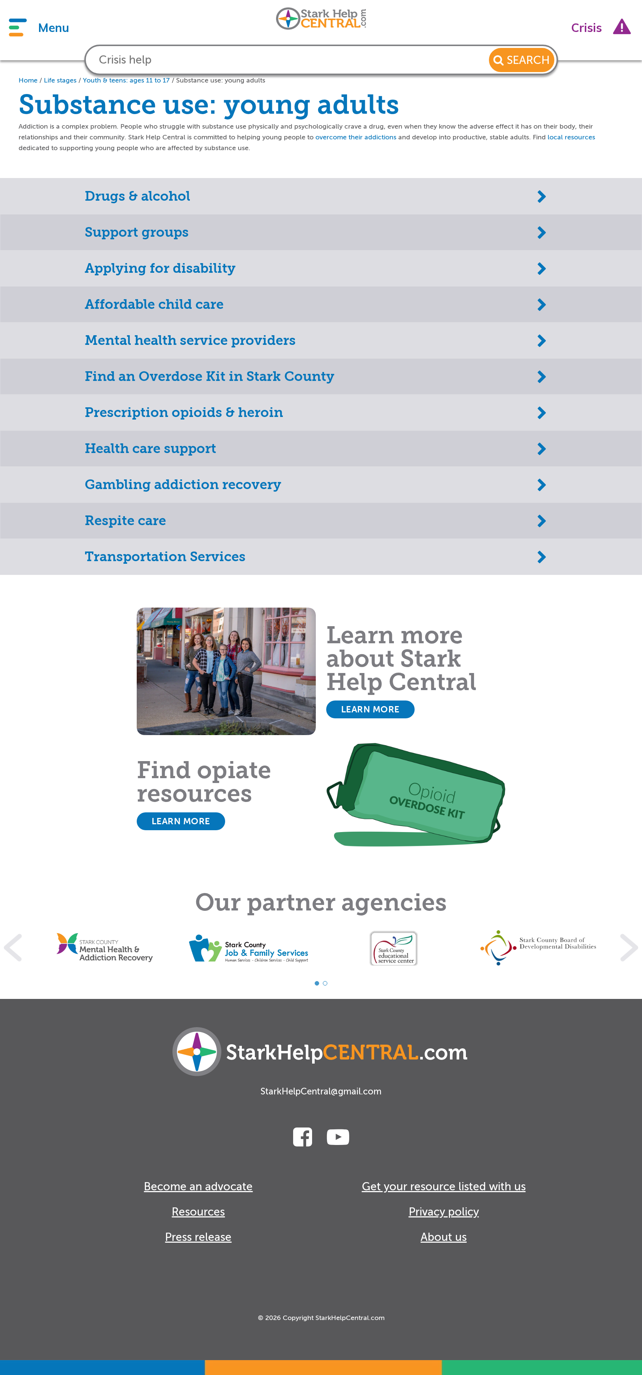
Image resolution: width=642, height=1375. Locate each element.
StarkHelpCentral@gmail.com (321, 1092)
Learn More (370, 709)
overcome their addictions (355, 137)
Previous (13, 948)
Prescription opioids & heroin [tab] (184, 412)
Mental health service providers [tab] (190, 340)
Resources (198, 1212)
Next (629, 948)
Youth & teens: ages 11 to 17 (126, 80)
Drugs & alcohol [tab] (137, 196)
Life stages (60, 80)
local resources (571, 137)
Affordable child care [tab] (154, 304)
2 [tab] (325, 983)
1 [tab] (317, 983)
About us (444, 1237)
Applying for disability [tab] (160, 268)
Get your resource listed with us (444, 1186)
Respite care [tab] (125, 520)
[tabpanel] (104, 947)
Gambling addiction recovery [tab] (183, 484)
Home (28, 80)
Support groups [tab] (137, 232)
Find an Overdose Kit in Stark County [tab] (209, 376)
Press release (198, 1237)
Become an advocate (198, 1186)
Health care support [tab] (150, 448)
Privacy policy (444, 1212)
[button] (521, 60)
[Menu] (18, 27)
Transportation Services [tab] (165, 556)
